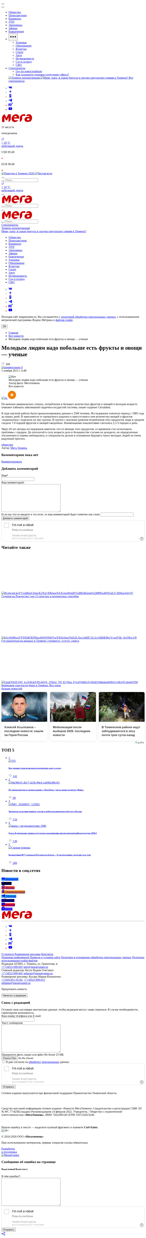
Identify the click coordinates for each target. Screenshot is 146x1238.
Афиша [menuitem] (13, 28)
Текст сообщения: (12, 1022)
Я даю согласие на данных (37, 1061)
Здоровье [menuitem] (21, 42)
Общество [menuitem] (15, 12)
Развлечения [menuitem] (16, 31)
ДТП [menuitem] (11, 21)
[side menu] (2, 7)
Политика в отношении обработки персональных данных (96, 957)
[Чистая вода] (43, 173)
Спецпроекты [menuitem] (17, 68)
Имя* (4, 475)
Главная (13, 332)
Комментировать (11, 461)
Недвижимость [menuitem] (25, 58)
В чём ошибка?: (10, 1176)
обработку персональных (44, 1061)
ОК (4, 326)
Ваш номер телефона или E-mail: (21, 1015)
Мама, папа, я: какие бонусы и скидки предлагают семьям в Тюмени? (43, 231)
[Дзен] (10, 92)
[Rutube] (11, 105)
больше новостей (11, 688)
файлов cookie (64, 320)
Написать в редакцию (14, 995)
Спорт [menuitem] (19, 52)
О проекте (8, 954)
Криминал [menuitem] (15, 18)
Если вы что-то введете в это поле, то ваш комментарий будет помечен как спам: (50, 514)
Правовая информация (15, 957)
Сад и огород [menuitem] (24, 61)
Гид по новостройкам (29, 71)
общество (7, 444)
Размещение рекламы (28, 954)
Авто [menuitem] (19, 55)
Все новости (16, 335)
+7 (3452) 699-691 (12, 966)
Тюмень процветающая (15, 228)
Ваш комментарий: (12, 482)
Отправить (8, 1087)
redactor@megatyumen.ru (38, 973)
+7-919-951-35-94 (11, 979)
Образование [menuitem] (24, 45)
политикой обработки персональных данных (88, 316)
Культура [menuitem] (21, 48)
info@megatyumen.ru (36, 966)
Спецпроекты (9, 224)
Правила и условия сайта (45, 957)
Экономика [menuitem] (15, 25)
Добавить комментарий (15, 518)
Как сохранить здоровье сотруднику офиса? (42, 74)
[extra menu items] (13, 37)
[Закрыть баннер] (2, 3)
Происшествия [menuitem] (18, 15)
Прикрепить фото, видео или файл (32, 1054)
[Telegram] (10, 100)
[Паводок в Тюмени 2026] (18, 173)
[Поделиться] (3, 1234)
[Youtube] (10, 109)
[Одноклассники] (10, 96)
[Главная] (42, 121)
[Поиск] (2, 177)
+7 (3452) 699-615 (34, 979)
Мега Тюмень (19, 447)
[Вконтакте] (10, 88)
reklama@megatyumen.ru (15, 983)
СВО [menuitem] (19, 64)
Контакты (47, 954)
